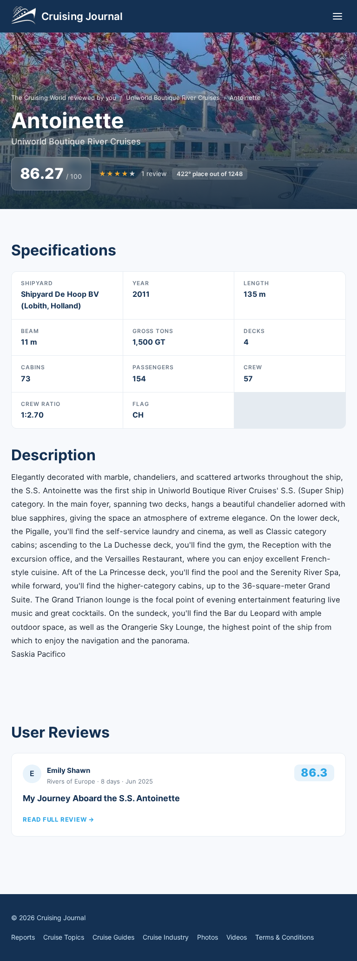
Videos (236, 937)
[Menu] (337, 16)
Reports (23, 937)
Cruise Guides (113, 937)
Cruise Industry (166, 937)
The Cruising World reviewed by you (63, 97)
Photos (207, 937)
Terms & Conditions (284, 937)
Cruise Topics (63, 937)
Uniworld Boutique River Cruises (173, 97)
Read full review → (58, 819)
